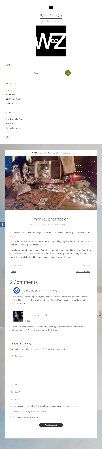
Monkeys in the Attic (43, 153)
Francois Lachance (31, 290)
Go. (7, 136)
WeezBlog (51, 16)
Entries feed (11, 94)
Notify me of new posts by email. (26, 417)
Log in (8, 90)
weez (27, 320)
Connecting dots (13, 128)
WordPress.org (12, 103)
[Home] (32, 153)
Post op (9, 123)
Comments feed (13, 99)
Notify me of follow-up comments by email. (29, 412)
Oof (7, 132)
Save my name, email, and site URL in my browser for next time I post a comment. (44, 406)
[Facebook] (2, 224)
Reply (55, 291)
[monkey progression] (50, 183)
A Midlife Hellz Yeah (14, 119)
